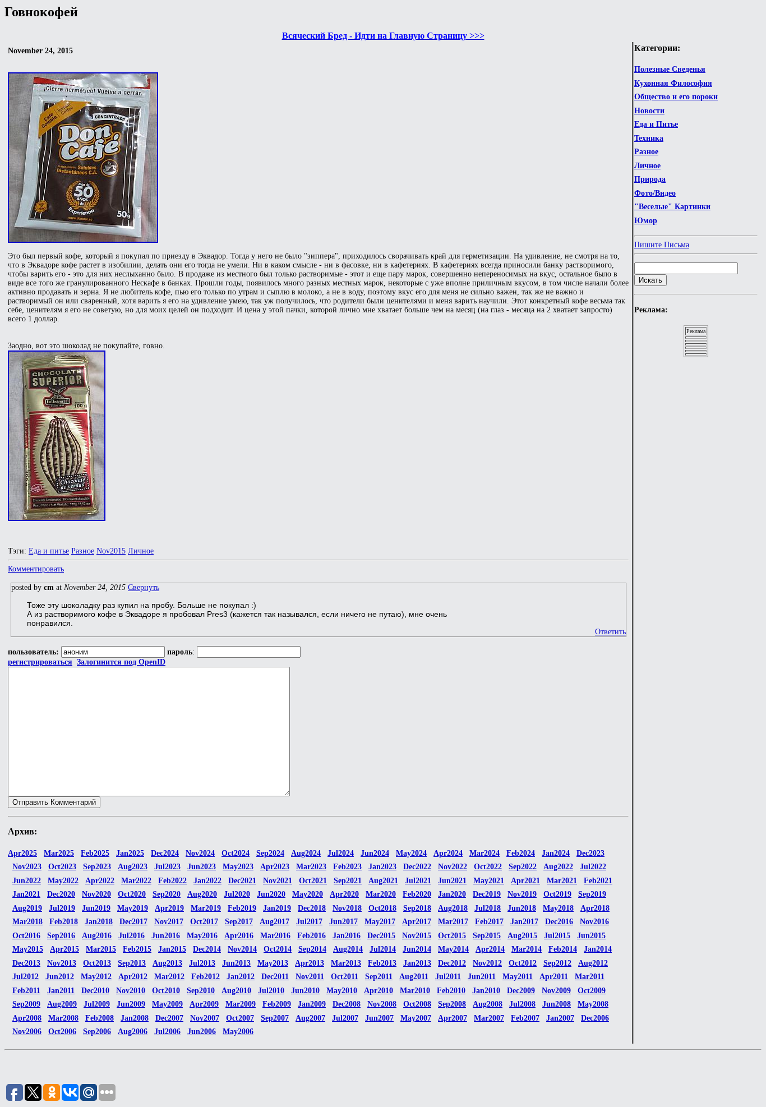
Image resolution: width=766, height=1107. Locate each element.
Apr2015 (64, 949)
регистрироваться (40, 662)
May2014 (453, 949)
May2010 (341, 990)
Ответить (610, 632)
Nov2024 (200, 853)
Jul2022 (593, 866)
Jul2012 (25, 976)
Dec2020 (61, 894)
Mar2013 (346, 963)
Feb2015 (137, 949)
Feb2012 (205, 976)
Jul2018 (487, 908)
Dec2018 (312, 908)
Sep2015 (487, 935)
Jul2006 (167, 1031)
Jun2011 (482, 976)
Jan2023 (382, 866)
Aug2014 (348, 949)
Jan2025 (130, 853)
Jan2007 (560, 1018)
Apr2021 (525, 881)
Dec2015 (381, 935)
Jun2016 (165, 935)
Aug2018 (453, 908)
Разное (646, 151)
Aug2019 (27, 908)
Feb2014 (562, 949)
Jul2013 (202, 963)
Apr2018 (595, 908)
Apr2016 (238, 935)
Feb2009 (276, 1004)
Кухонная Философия (673, 83)
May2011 (517, 976)
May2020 (307, 894)
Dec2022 (417, 866)
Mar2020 (381, 894)
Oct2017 (204, 921)
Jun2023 (201, 866)
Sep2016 (61, 935)
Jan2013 (417, 963)
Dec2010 (95, 990)
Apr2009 (204, 1004)
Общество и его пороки (676, 97)
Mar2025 (59, 853)
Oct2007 (240, 1018)
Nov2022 (452, 866)
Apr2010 (378, 990)
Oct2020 (132, 894)
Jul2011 (448, 976)
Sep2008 (452, 1004)
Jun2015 (591, 935)
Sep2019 (592, 894)
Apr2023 (274, 866)
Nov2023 (26, 866)
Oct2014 (278, 949)
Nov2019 (522, 894)
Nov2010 (130, 990)
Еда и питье (49, 551)
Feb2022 (172, 881)
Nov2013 (61, 963)
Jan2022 (207, 881)
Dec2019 (487, 894)
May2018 (558, 908)
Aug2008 (487, 1004)
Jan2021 (26, 894)
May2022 (63, 881)
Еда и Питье (656, 124)
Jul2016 (131, 935)
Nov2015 (111, 551)
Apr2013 (309, 963)
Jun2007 (379, 1018)
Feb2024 (520, 853)
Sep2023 (97, 866)
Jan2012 (241, 976)
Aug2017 (274, 921)
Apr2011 (553, 976)
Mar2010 (415, 990)
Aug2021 (383, 881)
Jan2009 (312, 1004)
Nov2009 (556, 990)
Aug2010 (236, 990)
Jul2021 (418, 881)
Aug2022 (558, 866)
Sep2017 (239, 921)
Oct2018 (382, 908)
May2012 (96, 976)
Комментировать (36, 569)
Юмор (645, 220)
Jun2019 (96, 908)
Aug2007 (310, 1018)
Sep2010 (201, 990)
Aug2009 (62, 1004)
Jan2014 (598, 949)
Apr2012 (132, 976)
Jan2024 (556, 853)
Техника (648, 138)
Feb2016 (311, 935)
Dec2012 (452, 963)
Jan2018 (99, 921)
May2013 (272, 963)
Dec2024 (165, 853)
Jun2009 (131, 1004)
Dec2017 (133, 921)
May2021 (488, 881)
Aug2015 (522, 935)
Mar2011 (590, 976)
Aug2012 (593, 963)
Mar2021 (562, 881)
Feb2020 (417, 894)
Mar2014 (526, 949)
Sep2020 (167, 894)
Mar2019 (206, 908)
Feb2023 (347, 866)
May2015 (27, 949)
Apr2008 (26, 1018)
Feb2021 (598, 881)
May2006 (238, 1031)
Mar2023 (311, 866)
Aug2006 (132, 1031)
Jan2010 (486, 990)
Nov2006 (26, 1031)
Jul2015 (557, 935)
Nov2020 (96, 894)
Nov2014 (242, 949)
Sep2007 (275, 1018)
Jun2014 (417, 949)
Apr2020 (344, 894)
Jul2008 (522, 1004)
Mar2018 (27, 921)
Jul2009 (97, 1004)
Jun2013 (236, 963)
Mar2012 (169, 976)
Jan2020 (452, 894)
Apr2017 (416, 921)
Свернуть (143, 587)
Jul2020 (237, 894)
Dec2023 (590, 853)
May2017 (379, 921)
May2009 (167, 1004)
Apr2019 (169, 908)
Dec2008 (347, 1004)
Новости (649, 111)
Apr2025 (22, 853)
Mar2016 (275, 935)
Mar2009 (240, 1004)
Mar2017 (453, 921)
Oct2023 (62, 866)
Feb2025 (95, 853)
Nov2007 (204, 1018)
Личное (647, 166)
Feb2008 (99, 1018)
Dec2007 (169, 1018)
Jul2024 (340, 853)
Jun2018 (521, 908)
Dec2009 (521, 990)
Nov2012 (487, 963)
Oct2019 (557, 894)
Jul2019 (62, 908)
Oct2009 (592, 990)
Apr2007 (452, 1018)
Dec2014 (207, 949)
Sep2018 (417, 908)
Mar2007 (489, 1018)
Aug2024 (306, 853)
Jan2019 (277, 908)
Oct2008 (417, 1004)
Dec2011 (275, 976)
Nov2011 (310, 976)
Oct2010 (166, 990)
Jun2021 (452, 881)
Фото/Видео (655, 193)
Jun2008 (556, 1004)
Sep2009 (26, 1004)
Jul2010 (271, 990)
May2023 (238, 866)
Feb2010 (451, 990)
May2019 (132, 908)
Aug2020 (202, 894)
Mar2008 (63, 1018)
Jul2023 (167, 866)
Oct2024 (236, 853)
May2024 (411, 853)
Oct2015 (452, 935)
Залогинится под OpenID (121, 662)
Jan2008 (135, 1018)
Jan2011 (61, 990)
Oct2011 (344, 976)
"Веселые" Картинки (672, 206)
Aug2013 (167, 963)
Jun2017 (343, 921)
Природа (650, 179)
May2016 (202, 935)
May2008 (593, 1004)
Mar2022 (136, 881)
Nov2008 (381, 1004)
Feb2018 (63, 921)
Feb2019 (242, 908)
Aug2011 (413, 976)
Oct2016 (26, 935)
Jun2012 (59, 976)
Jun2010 (305, 990)
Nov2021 (277, 881)
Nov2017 (168, 921)
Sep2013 (132, 963)
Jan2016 (347, 935)
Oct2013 (97, 963)
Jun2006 (201, 1031)
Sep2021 (348, 881)
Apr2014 (490, 949)
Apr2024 (448, 853)
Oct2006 (62, 1031)
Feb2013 (382, 963)
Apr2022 (99, 881)
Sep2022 (523, 866)
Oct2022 (488, 866)
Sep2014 (312, 949)
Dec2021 (242, 881)
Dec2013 (26, 963)
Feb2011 (26, 990)
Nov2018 (347, 908)
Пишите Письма (661, 245)
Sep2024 (270, 853)
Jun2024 (375, 853)
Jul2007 (345, 1018)
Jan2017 (524, 921)
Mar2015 (101, 949)
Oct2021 (313, 881)
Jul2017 (309, 921)
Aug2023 (132, 866)
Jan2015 (172, 949)
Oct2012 (523, 963)
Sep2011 (379, 976)
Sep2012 (557, 963)
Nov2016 (594, 921)
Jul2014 (383, 949)
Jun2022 (26, 881)
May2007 (415, 1018)
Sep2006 (97, 1031)
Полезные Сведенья (669, 69)
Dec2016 (559, 921)
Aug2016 (97, 935)
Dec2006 (595, 1018)
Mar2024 (484, 853)
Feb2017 (489, 921)
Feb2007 (525, 1018)
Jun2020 (271, 894)
